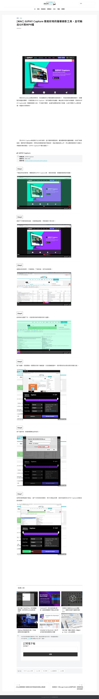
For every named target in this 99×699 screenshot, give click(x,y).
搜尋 (81, 3)
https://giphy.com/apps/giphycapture (36, 160)
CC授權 (29, 638)
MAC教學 (45, 671)
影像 (38, 9)
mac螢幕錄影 (53, 671)
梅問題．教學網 (49, 3)
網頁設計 (49, 9)
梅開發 (63, 9)
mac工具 (38, 671)
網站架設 (43, 9)
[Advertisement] (49, 41)
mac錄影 (62, 671)
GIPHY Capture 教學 (28, 671)
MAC (54, 9)
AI (34, 9)
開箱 (59, 9)
